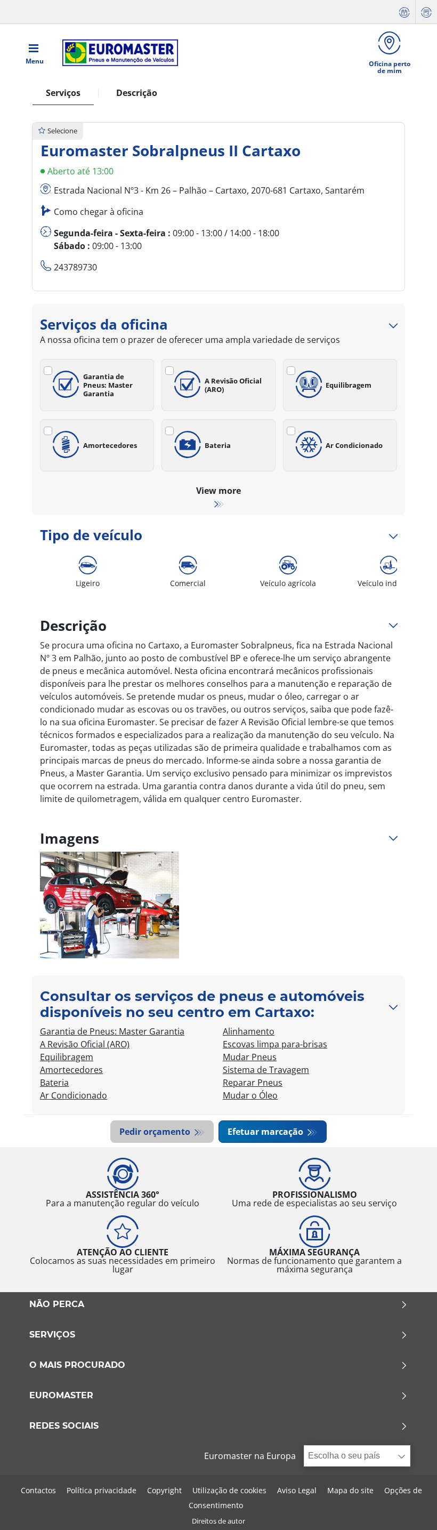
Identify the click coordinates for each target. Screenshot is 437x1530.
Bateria (218, 445)
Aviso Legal (297, 1490)
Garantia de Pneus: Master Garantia (108, 385)
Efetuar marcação (266, 1132)
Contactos (38, 1490)
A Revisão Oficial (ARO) (233, 385)
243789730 (75, 267)
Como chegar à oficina (98, 212)
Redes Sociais (64, 1426)
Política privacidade (101, 1490)
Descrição (136, 93)
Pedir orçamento (155, 1132)
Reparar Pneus (252, 1082)
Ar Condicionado (354, 445)
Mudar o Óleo (250, 1095)
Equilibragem (348, 385)
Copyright (164, 1490)
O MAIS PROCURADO (77, 1365)
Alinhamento (248, 1031)
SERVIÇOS (52, 1335)
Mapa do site (350, 1490)
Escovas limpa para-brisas (275, 1044)
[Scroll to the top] (409, 1507)
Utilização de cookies (229, 1490)
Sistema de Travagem (266, 1070)
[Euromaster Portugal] (117, 53)
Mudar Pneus (250, 1057)
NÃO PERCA (56, 1304)
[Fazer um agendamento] (404, 12)
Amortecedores (110, 445)
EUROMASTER (61, 1395)
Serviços (63, 93)
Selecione (62, 130)
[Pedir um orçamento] (426, 12)
